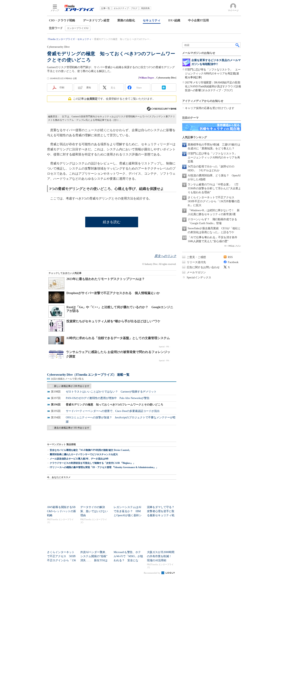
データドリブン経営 (96, 20)
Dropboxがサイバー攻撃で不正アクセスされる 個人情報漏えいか (113, 293)
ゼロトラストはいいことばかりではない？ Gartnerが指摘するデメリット (111, 391)
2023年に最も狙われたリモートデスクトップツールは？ (105, 279)
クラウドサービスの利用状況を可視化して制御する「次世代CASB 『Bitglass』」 (92, 463)
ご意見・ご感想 (196, 257)
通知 (88, 87)
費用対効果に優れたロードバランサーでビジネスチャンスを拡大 (84, 454)
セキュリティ (151, 20)
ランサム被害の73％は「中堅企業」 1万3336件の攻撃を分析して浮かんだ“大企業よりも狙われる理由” (214, 188)
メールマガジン (196, 272)
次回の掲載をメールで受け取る (67, 378)
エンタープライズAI (77, 28)
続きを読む (111, 222)
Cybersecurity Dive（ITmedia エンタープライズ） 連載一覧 (88, 374)
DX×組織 (174, 20)
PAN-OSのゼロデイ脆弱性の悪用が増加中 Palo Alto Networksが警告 (107, 398)
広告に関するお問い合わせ (203, 267)
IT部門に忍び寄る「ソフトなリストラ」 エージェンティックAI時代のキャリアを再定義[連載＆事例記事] (212, 73)
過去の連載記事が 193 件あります (71, 427)
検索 (238, 45)
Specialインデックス (199, 277)
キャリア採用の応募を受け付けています (209, 108)
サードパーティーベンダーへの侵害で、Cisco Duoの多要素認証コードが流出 (113, 411)
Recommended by (152, 573)
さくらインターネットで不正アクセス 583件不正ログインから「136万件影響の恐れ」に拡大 (214, 201)
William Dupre (146, 77)
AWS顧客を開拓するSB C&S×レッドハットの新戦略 (61, 511)
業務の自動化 (126, 20)
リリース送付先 (196, 262)
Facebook (233, 262)
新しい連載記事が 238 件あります (71, 386)
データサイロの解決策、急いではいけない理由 (94, 511)
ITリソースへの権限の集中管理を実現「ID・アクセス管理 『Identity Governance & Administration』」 (104, 467)
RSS (230, 257)
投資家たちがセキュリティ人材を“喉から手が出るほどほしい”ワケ (113, 321)
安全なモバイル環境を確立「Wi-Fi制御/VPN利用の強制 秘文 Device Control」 (90, 450)
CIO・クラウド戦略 (62, 20)
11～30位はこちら (232, 246)
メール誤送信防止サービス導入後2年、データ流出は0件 (79, 458)
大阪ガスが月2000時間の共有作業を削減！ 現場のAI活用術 (160, 556)
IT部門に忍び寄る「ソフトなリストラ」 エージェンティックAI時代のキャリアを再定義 (214, 157)
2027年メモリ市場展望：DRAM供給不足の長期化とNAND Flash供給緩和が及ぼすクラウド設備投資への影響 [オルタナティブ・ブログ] (213, 86)
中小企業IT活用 (198, 20)
